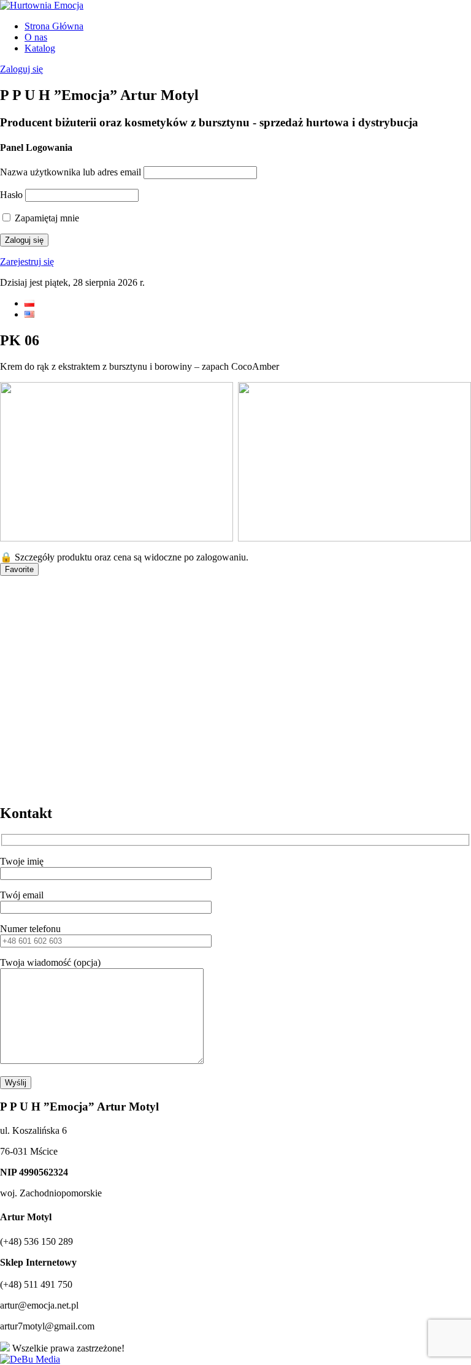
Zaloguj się (21, 69)
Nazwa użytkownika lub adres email (70, 172)
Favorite (19, 569)
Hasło (11, 194)
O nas (36, 37)
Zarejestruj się (27, 261)
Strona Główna (54, 26)
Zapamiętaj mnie (45, 218)
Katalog (40, 48)
